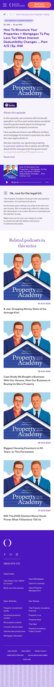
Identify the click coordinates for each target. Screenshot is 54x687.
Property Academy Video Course (37, 630)
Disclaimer (25, 651)
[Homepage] (4, 14)
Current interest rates (13, 626)
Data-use (27, 659)
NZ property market (13, 622)
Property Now (35, 619)
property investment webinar (24, 144)
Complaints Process (15, 655)
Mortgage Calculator (13, 635)
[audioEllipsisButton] (47, 182)
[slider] (30, 182)
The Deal (33, 624)
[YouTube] (11, 554)
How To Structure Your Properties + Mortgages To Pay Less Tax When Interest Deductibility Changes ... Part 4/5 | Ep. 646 (33, 14)
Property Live (35, 615)
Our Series (10, 14)
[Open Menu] (4, 5)
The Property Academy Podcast (19, 21)
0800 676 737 (12, 563)
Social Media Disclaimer (37, 655)
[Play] (7, 182)
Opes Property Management (35, 589)
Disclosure (12, 651)
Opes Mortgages (36, 579)
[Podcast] (4, 554)
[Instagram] (17, 554)
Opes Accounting (36, 583)
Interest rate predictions (14, 631)
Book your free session (14, 588)
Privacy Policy (40, 651)
